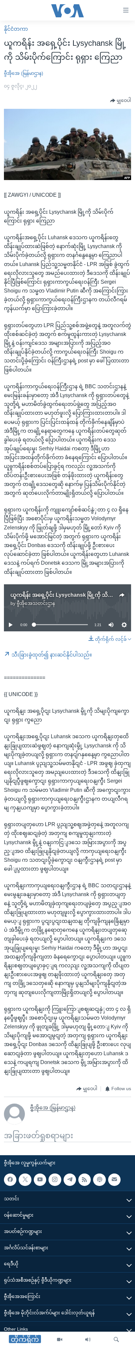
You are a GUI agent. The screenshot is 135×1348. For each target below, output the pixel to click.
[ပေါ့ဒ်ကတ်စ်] (99, 1179)
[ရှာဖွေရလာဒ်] (116, 1340)
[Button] (120, 100)
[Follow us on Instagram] (54, 1179)
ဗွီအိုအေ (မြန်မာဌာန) (23, 73)
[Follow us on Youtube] (40, 1179)
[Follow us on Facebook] (10, 1179)
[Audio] (88, 1340)
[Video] (59, 1340)
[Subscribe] (114, 1179)
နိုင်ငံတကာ (16, 29)
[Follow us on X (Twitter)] (25, 1179)
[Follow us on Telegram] (70, 1179)
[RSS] (84, 1179)
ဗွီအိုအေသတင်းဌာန (36, 603)
